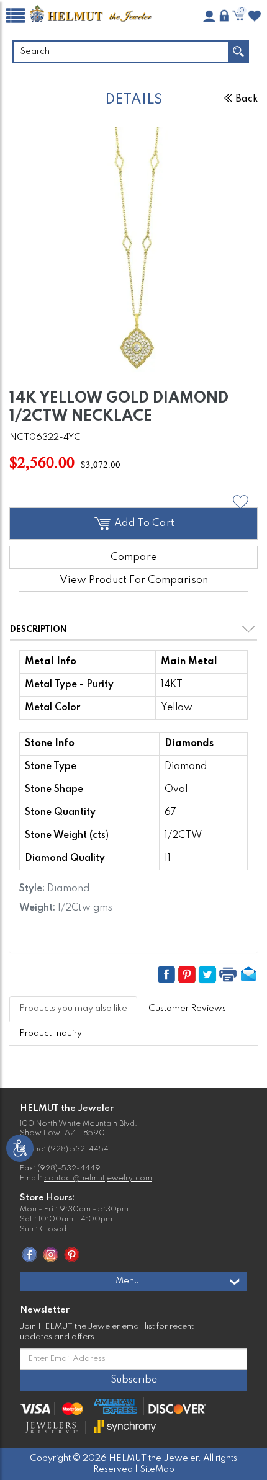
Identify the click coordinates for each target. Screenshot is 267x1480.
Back (246, 99)
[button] (241, 502)
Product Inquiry (50, 1033)
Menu (127, 1281)
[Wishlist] (254, 16)
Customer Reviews (187, 1008)
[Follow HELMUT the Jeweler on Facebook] (29, 1254)
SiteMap (157, 1469)
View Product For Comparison (134, 580)
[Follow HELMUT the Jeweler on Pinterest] (71, 1254)
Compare (134, 557)
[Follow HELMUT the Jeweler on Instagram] (50, 1254)
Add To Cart (143, 523)
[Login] (224, 15)
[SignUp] (209, 16)
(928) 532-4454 (78, 1149)
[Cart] (240, 15)
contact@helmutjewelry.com (98, 1178)
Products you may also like (73, 1008)
